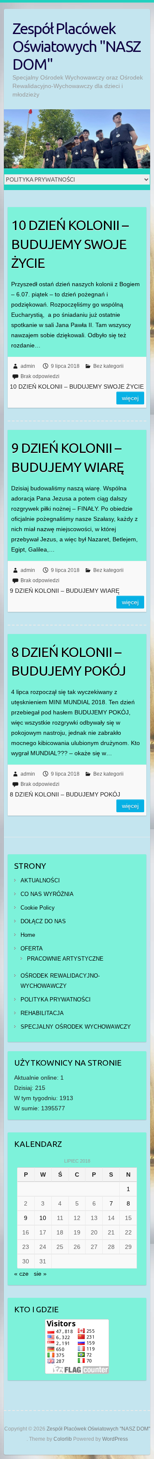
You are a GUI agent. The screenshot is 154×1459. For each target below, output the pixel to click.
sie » (40, 1273)
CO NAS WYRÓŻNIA (47, 894)
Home (28, 935)
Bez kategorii (108, 366)
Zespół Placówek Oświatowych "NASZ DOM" (76, 46)
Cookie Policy (38, 907)
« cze (21, 1273)
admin (28, 366)
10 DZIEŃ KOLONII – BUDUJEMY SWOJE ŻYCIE (69, 244)
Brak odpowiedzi (40, 376)
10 (42, 1217)
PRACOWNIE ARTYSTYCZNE (65, 959)
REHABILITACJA (42, 1013)
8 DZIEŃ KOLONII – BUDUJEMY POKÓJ (68, 661)
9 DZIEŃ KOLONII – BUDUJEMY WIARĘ (67, 457)
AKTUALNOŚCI (40, 880)
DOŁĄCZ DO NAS (43, 921)
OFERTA (32, 948)
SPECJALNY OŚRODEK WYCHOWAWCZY (76, 1027)
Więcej (130, 398)
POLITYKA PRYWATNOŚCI (56, 999)
